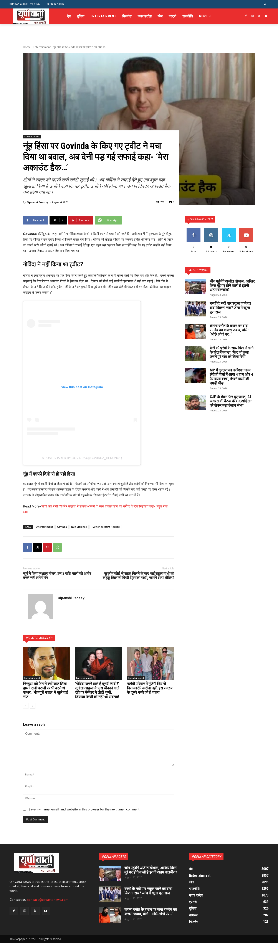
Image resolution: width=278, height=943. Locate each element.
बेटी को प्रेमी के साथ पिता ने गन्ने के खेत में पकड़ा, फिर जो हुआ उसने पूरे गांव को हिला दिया (231, 352)
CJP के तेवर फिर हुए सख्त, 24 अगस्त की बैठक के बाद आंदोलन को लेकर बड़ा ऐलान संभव (231, 401)
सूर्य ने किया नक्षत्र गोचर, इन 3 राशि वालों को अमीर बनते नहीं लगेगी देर (57, 575)
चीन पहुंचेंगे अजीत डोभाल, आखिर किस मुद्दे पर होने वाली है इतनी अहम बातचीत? (232, 285)
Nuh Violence (79, 526)
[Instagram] (252, 16)
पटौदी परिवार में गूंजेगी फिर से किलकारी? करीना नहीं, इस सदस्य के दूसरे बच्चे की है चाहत (149, 688)
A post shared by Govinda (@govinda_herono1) (82, 458)
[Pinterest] (47, 547)
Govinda (62, 526)
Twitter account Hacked (105, 526)
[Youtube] (265, 16)
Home (27, 47)
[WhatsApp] (57, 547)
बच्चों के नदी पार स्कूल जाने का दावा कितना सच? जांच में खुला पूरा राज (230, 307)
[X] (259, 16)
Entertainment (42, 47)
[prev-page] (25, 706)
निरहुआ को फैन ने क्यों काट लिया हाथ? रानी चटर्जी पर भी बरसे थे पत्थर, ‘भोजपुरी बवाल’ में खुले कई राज (45, 690)
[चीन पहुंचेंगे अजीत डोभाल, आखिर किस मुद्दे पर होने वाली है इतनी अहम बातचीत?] (195, 286)
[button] (265, 4)
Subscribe (246, 229)
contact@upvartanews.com (47, 900)
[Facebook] (245, 16)
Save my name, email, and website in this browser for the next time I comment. (84, 809)
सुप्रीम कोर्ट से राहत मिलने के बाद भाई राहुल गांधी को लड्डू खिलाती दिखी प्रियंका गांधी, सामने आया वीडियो (138, 575)
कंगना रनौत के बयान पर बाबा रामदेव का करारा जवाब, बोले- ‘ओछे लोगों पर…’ (229, 330)
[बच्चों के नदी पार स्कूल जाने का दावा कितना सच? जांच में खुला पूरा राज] (195, 308)
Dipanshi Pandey (37, 202)
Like (193, 229)
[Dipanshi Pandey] (40, 606)
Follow (211, 229)
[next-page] (32, 706)
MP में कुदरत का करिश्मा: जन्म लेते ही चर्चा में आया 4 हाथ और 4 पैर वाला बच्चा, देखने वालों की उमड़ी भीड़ (231, 376)
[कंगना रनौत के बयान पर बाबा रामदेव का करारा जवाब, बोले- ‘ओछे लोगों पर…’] (195, 331)
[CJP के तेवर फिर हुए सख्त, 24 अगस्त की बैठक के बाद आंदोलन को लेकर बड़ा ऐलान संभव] (195, 402)
